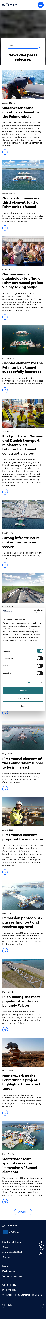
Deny (23, 706)
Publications (8, 1271)
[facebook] (41, 1241)
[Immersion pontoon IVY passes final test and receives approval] (5, 950)
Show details (33, 683)
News (5, 1266)
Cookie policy (9, 1285)
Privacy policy (9, 1290)
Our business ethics (12, 1276)
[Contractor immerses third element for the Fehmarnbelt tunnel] (5, 228)
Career (5, 1247)
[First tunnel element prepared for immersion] (5, 872)
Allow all (23, 690)
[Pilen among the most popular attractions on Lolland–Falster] (5, 1029)
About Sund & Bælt (12, 1252)
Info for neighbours (12, 1242)
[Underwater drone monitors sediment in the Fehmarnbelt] (5, 152)
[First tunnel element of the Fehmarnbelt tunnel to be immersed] (5, 788)
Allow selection (23, 698)
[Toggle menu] (41, 5)
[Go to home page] (15, 4)
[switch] (40, 658)
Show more (23, 1212)
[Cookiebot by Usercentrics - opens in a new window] (33, 611)
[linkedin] (41, 1247)
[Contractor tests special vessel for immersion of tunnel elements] (5, 1201)
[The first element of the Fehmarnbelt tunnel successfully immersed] (5, 712)
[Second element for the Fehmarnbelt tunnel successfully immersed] (5, 390)
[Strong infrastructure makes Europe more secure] (5, 565)
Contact (6, 1257)
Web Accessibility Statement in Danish (22, 1295)
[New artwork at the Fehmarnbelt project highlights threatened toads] (5, 1113)
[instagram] (41, 1252)
